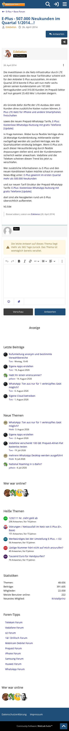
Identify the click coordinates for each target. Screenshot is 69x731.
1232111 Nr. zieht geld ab (23, 518)
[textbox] (34, 281)
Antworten (50, 311)
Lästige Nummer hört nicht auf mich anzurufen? (36, 547)
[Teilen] (64, 42)
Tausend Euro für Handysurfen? (27, 556)
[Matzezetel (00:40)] (8, 493)
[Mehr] (63, 65)
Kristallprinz (58, 598)
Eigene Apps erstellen (21, 366)
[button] (9, 301)
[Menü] (64, 4)
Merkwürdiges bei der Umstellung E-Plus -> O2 (35, 538)
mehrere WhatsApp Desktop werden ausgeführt (36, 455)
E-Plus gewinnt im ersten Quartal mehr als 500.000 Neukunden (32, 176)
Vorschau (18, 311)
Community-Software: (34, 726)
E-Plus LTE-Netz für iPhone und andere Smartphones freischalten (32, 112)
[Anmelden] (56, 4)
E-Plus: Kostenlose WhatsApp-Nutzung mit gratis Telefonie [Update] (32, 125)
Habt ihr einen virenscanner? (25, 375)
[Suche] (48, 4)
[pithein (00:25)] (14, 493)
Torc (11, 361)
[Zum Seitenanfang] (63, 726)
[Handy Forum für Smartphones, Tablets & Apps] (13, 4)
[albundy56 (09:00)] (26, 493)
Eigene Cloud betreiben (22, 395)
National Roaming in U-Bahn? (25, 464)
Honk (11, 429)
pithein (12, 378)
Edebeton (35, 214)
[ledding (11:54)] (20, 493)
